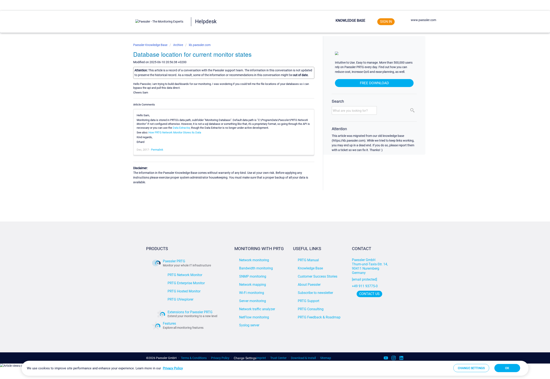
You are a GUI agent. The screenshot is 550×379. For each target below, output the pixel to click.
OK (507, 368)
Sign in (386, 22)
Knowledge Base (350, 20)
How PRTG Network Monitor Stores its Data (174, 132)
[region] (275, 368)
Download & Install (303, 358)
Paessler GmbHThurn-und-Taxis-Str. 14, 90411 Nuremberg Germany (370, 266)
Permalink (157, 149)
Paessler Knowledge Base (150, 45)
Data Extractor (181, 127)
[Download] (267, 135)
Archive (178, 45)
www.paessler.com (423, 20)
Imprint (261, 358)
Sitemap (325, 358)
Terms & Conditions (194, 358)
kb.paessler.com (200, 45)
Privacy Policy (220, 358)
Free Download (374, 83)
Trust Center (278, 358)
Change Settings (245, 358)
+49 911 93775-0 (365, 286)
